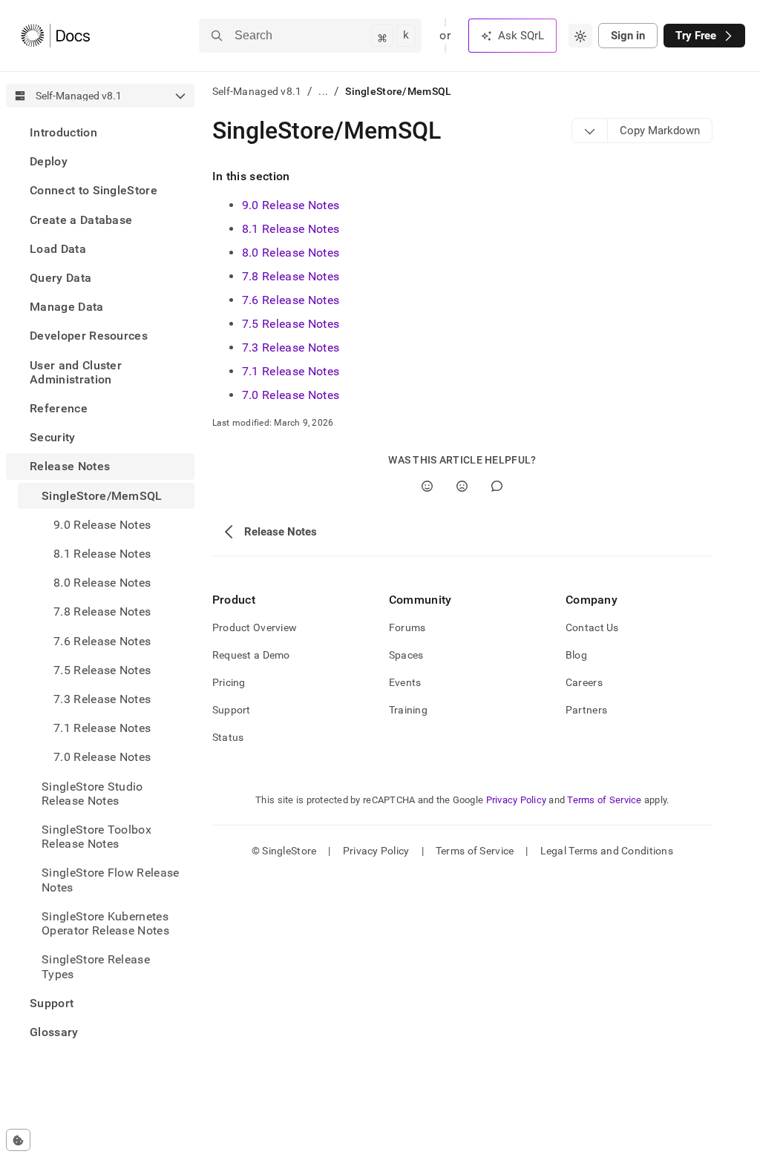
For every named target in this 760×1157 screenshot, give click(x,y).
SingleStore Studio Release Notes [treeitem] (92, 793)
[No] (462, 486)
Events (405, 682)
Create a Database (81, 220)
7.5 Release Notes (102, 670)
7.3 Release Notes (102, 699)
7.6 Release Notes (102, 641)
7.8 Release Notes (102, 611)
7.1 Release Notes (102, 728)
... (323, 91)
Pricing (229, 682)
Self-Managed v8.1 (257, 91)
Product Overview (254, 627)
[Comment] (496, 486)
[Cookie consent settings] (18, 1140)
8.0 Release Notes (102, 583)
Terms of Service (604, 799)
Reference (59, 408)
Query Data (60, 278)
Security (53, 437)
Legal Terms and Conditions (606, 851)
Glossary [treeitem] (54, 1032)
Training (408, 710)
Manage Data (67, 307)
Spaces (406, 655)
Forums (407, 627)
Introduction (63, 132)
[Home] (55, 35)
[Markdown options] (590, 130)
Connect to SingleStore (93, 190)
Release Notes (70, 466)
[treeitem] (100, 132)
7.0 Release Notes (102, 757)
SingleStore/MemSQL (102, 496)
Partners (586, 710)
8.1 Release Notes (102, 554)
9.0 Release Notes (290, 205)
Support (51, 1003)
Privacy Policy (516, 799)
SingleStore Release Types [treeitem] (96, 966)
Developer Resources (89, 336)
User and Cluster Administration (76, 372)
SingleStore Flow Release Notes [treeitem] (111, 880)
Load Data (58, 249)
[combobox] (580, 35)
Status (228, 737)
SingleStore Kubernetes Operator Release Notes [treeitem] (105, 923)
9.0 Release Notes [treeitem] (102, 525)
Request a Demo (251, 655)
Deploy (49, 161)
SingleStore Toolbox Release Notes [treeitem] (96, 837)
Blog (576, 655)
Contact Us (592, 627)
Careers (584, 682)
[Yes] (427, 486)
